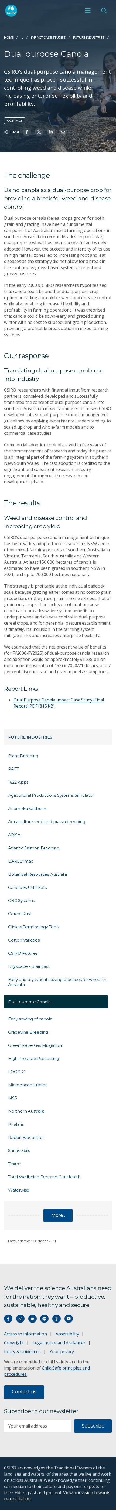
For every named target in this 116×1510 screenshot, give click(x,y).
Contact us (24, 1392)
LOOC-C (16, 1071)
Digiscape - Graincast (29, 966)
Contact (14, 120)
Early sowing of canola (30, 1019)
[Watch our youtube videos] (68, 1319)
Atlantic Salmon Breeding (33, 847)
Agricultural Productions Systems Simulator (51, 795)
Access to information (25, 1334)
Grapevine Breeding (28, 1032)
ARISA (14, 834)
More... (58, 1215)
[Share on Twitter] (39, 132)
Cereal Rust (19, 913)
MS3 (12, 1097)
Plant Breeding (23, 755)
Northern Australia (26, 1111)
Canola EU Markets (27, 887)
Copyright (14, 1343)
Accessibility (67, 1334)
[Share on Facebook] (27, 132)
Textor (14, 1163)
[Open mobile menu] (87, 10)
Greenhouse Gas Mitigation (35, 1045)
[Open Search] (104, 10)
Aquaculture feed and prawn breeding (46, 821)
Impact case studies (48, 37)
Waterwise (18, 1190)
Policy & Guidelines (22, 1352)
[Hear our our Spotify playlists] (44, 1319)
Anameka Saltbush (27, 808)
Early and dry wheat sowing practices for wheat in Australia (57, 982)
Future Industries (88, 37)
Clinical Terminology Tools (33, 926)
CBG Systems (21, 900)
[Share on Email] (63, 132)
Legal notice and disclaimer (59, 1343)
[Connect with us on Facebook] (8, 1319)
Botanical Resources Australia (37, 874)
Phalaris (15, 1124)
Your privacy (62, 1352)
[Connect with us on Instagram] (20, 1319)
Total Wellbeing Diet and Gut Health (44, 1176)
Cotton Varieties (24, 940)
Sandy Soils (19, 1150)
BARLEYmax (20, 861)
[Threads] (56, 1319)
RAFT (13, 769)
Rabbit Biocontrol (25, 1137)
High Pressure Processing (33, 1058)
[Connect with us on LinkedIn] (32, 1319)
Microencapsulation (28, 1084)
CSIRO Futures (22, 953)
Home (9, 37)
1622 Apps (18, 782)
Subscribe (93, 1426)
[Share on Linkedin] (51, 132)
